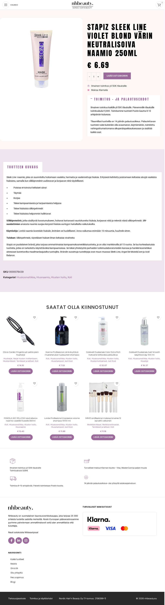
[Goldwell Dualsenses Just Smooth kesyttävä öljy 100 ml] (144, 331)
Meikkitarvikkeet (94, 424)
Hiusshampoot (57, 361)
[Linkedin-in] (18, 540)
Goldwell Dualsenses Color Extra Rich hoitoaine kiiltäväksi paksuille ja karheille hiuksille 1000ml (103, 355)
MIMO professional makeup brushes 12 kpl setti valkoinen (103, 419)
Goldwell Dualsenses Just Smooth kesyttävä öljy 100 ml (144, 353)
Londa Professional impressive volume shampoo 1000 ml (62, 419)
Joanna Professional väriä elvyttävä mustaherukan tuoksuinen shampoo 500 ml (62, 355)
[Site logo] (82, 4)
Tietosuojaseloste (17, 598)
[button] (123, 99)
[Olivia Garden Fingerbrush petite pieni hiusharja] (20, 331)
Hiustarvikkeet (9, 361)
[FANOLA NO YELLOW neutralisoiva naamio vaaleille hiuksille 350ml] (20, 397)
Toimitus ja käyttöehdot (41, 598)
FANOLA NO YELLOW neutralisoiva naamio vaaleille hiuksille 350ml (20, 419)
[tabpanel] (82, 216)
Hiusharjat (8, 358)
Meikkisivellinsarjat (110, 424)
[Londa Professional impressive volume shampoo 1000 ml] (62, 397)
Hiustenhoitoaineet (98, 361)
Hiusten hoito (58, 277)
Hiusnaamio (43, 277)
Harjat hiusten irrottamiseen (25, 358)
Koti (70, 277)
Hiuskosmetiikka (25, 277)
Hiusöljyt (144, 361)
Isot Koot (69, 361)
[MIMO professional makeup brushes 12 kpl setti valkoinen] (103, 397)
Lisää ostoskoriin (117, 75)
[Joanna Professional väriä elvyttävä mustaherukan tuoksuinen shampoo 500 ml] (62, 331)
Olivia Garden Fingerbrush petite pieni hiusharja (21, 353)
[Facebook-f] (11, 540)
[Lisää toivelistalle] (34, 317)
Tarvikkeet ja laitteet (25, 361)
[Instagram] (26, 540)
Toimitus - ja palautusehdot (121, 99)
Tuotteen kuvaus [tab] (22, 166)
